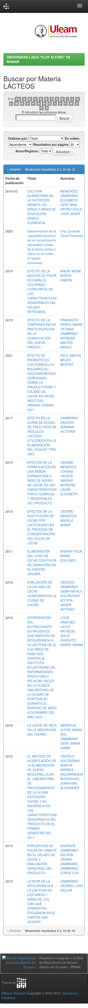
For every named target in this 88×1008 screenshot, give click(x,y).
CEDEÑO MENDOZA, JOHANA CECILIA (68, 469)
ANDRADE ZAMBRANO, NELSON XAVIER (69, 852)
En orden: (72, 138)
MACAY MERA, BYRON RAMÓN (70, 275)
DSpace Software (13, 993)
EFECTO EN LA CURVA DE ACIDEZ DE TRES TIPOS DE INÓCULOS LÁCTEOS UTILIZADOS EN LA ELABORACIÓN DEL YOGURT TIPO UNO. (41, 436)
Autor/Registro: (27, 151)
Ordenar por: (18, 138)
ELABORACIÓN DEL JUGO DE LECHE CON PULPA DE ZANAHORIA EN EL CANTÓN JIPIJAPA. (41, 562)
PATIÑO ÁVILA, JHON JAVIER (71, 211)
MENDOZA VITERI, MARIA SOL (71, 730)
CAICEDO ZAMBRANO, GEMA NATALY (70, 586)
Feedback (8, 997)
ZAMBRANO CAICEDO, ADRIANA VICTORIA (69, 425)
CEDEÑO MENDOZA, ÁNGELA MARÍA (68, 518)
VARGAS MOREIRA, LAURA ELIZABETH (68, 487)
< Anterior (14, 169)
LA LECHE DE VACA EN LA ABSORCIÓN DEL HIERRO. (42, 730)
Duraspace (70, 993)
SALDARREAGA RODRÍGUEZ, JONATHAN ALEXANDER (71, 781)
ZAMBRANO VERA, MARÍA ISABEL (70, 743)
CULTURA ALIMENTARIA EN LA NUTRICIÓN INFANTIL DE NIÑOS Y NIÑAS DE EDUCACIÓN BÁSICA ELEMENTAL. (41, 207)
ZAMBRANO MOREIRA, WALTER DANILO (69, 340)
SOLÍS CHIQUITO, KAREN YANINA (71, 640)
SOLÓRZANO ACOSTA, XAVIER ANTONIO (70, 602)
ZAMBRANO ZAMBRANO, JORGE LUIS (69, 868)
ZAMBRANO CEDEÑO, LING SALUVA (71, 885)
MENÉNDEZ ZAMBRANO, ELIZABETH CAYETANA (69, 198)
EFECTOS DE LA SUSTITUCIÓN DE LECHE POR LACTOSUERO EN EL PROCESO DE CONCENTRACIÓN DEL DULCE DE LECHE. (41, 527)
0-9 (18, 99)
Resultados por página (50, 144)
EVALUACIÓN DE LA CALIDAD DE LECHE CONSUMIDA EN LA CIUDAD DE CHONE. (41, 593)
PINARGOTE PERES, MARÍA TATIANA (71, 324)
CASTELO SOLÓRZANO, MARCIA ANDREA (70, 763)
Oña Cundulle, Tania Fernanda (71, 233)
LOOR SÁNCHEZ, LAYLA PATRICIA (68, 624)
